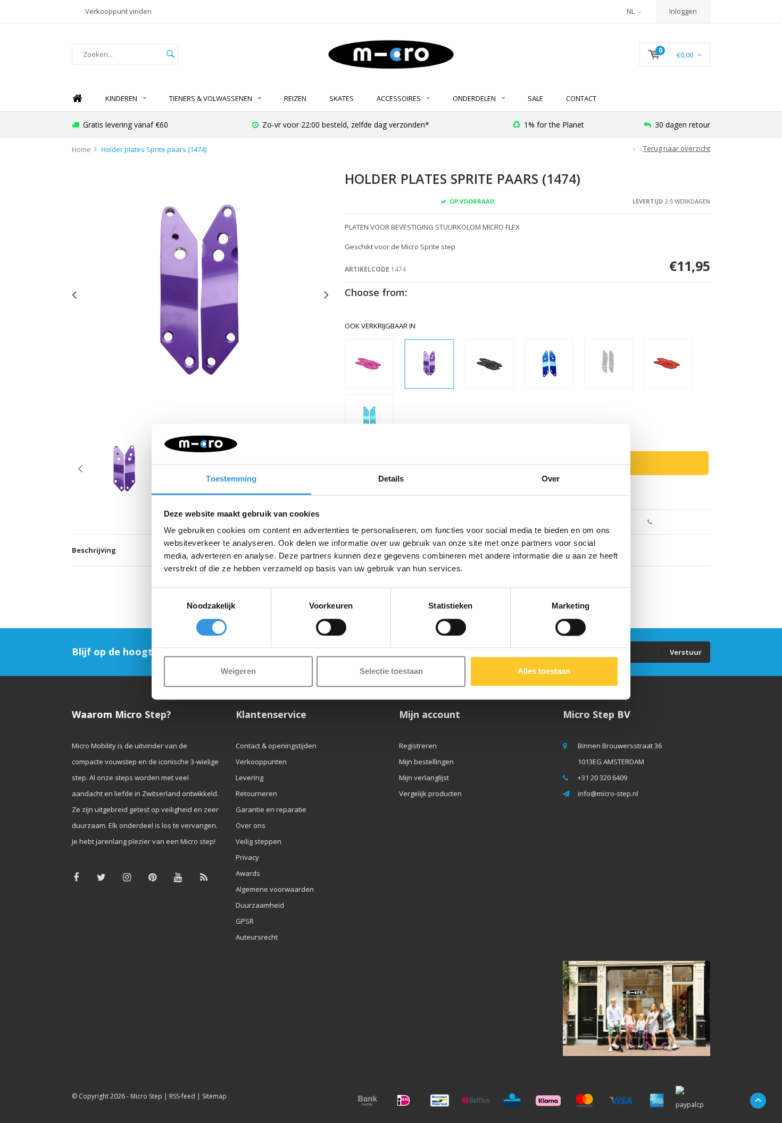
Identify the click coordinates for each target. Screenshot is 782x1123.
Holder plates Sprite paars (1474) (153, 149)
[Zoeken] (170, 54)
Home (77, 99)
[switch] (331, 627)
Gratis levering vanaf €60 (125, 125)
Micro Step (146, 1096)
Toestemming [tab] (231, 479)
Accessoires (399, 98)
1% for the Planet (554, 125)
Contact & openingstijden (276, 745)
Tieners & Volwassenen (210, 98)
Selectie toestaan (391, 671)
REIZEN (295, 98)
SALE (535, 98)
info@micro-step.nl (608, 793)
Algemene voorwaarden (275, 889)
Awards (248, 873)
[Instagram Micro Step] (127, 877)
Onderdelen (474, 98)
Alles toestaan (544, 671)
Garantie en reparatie (271, 809)
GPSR (245, 921)
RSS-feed (182, 1096)
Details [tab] (391, 479)
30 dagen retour (682, 125)
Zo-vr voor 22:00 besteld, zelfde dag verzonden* (345, 125)
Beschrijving (94, 550)
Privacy (247, 857)
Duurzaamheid (260, 905)
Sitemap (214, 1096)
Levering (249, 777)
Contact (581, 98)
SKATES (341, 98)
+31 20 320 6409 (602, 777)
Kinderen (121, 98)
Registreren (418, 745)
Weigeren (238, 671)
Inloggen (683, 11)
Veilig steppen (258, 841)
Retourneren (256, 793)
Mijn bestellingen (426, 761)
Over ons (250, 825)
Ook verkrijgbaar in (380, 326)
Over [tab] (551, 479)
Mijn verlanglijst (424, 777)
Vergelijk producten (430, 793)
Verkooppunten (261, 761)
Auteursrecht (257, 937)
